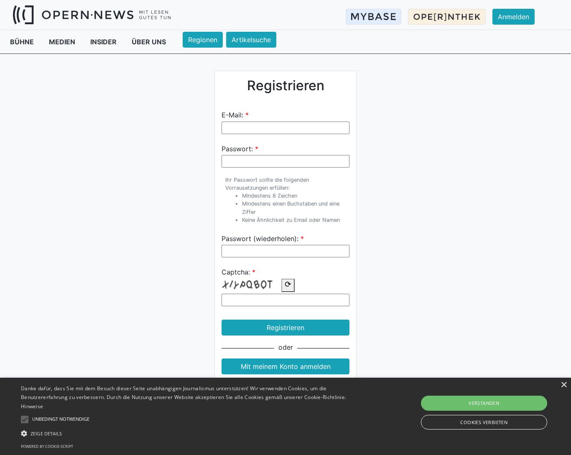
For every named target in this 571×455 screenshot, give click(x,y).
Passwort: (237, 149)
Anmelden (513, 17)
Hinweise (32, 406)
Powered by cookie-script (47, 446)
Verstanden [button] (484, 403)
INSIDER (104, 42)
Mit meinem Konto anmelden (286, 366)
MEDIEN (63, 42)
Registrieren (285, 327)
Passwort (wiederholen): (260, 238)
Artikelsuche (251, 40)
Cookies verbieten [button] (483, 422)
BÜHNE (23, 42)
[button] (193, 433)
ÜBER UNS (149, 42)
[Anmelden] (518, 8)
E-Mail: (232, 115)
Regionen (202, 40)
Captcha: (236, 272)
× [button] (564, 385)
